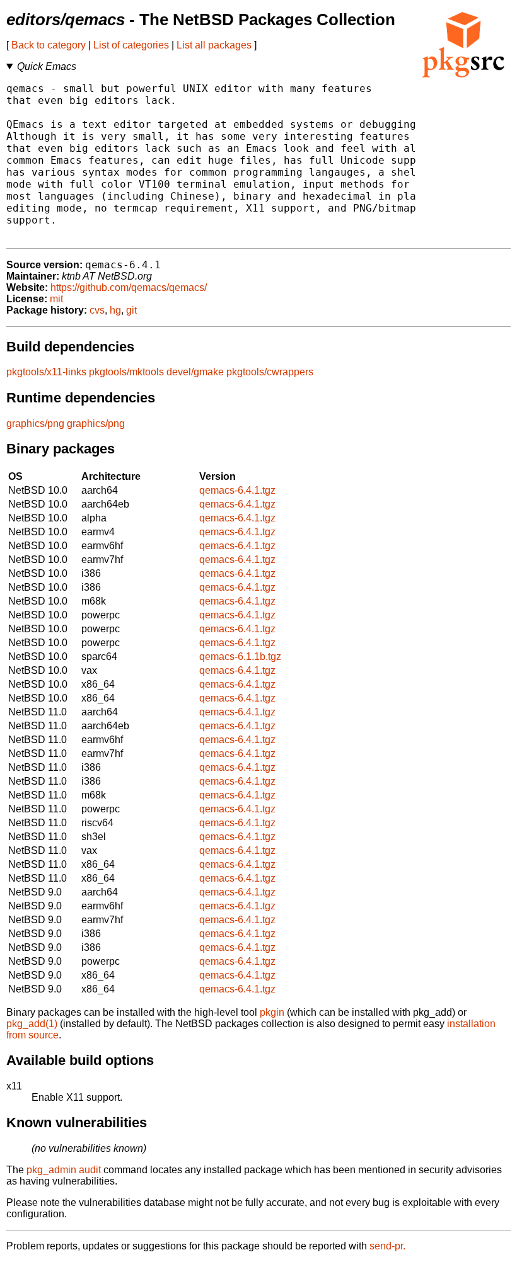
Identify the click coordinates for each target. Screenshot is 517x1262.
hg (115, 310)
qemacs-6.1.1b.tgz (240, 656)
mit (56, 298)
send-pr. (387, 1246)
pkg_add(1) (31, 1023)
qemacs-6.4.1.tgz (237, 490)
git (131, 310)
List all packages (214, 45)
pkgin (272, 1012)
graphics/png (35, 423)
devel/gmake (195, 372)
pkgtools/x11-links (46, 372)
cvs (97, 310)
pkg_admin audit (63, 1169)
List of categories (131, 45)
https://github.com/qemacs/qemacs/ (128, 287)
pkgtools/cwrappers (269, 372)
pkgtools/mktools (126, 372)
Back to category (48, 45)
